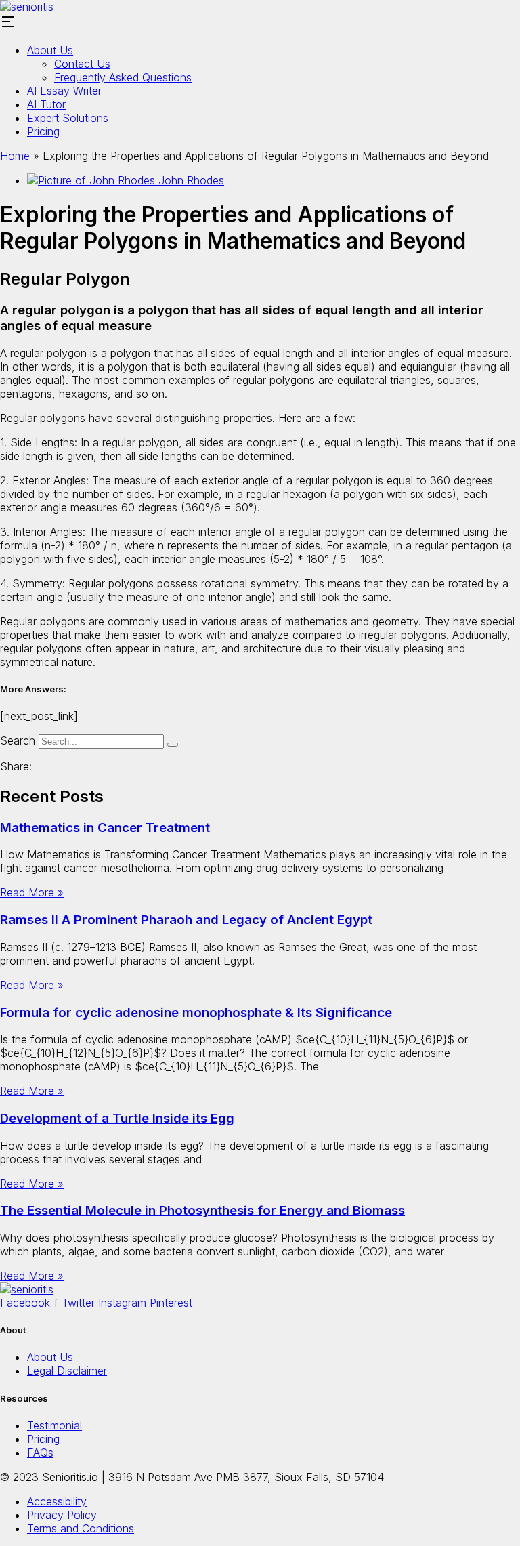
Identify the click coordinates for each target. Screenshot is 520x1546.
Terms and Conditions (80, 1528)
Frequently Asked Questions (123, 77)
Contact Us (82, 63)
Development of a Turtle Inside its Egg (117, 1118)
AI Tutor (46, 104)
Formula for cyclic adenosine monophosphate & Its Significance (196, 1012)
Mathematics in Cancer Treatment (105, 827)
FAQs (40, 1452)
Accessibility (57, 1501)
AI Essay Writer (64, 91)
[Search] (172, 745)
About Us (50, 50)
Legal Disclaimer (67, 1370)
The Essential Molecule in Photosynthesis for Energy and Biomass (202, 1210)
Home (15, 156)
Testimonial (54, 1425)
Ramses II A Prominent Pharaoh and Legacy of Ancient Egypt (186, 919)
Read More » (32, 892)
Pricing (43, 131)
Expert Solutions (67, 118)
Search (17, 740)
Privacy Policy (62, 1515)
